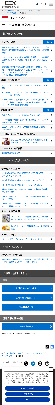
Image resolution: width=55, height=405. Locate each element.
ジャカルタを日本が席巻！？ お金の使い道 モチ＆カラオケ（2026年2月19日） (29, 141)
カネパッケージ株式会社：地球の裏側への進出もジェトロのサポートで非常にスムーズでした (30, 218)
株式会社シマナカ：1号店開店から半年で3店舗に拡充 (30, 227)
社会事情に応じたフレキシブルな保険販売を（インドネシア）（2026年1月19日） (25, 93)
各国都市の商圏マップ (11, 153)
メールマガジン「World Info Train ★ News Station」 (24, 239)
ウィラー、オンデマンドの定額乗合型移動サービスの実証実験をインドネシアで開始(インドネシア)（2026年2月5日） (25, 60)
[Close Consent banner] (51, 369)
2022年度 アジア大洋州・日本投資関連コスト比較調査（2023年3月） (24, 128)
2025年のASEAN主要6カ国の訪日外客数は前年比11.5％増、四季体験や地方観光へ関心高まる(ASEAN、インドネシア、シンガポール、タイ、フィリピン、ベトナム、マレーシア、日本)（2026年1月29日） (25, 71)
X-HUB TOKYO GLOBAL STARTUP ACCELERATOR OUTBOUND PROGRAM (22, 174)
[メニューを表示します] (51, 4)
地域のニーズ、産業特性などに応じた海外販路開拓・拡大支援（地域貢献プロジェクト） (25, 204)
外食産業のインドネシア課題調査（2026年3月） (21, 115)
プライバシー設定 (27, 388)
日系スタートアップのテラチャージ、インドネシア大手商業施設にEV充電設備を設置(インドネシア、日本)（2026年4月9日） (25, 50)
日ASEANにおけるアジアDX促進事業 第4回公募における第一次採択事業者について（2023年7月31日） (25, 260)
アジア (25, 10)
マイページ (43, 4)
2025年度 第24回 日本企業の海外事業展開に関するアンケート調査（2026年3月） (25, 121)
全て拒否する (27, 394)
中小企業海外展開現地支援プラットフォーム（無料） (23, 180)
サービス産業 (11, 13)
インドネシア (35, 10)
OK (27, 400)
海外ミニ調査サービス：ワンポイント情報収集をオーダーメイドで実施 (25, 197)
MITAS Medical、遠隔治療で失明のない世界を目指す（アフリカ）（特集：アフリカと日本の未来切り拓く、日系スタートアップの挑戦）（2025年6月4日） (25, 102)
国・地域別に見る (13, 10)
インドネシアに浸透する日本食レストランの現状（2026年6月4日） (24, 86)
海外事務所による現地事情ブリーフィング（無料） (22, 184)
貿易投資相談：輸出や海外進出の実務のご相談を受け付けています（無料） (25, 190)
